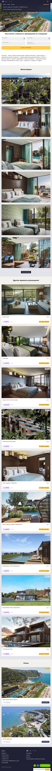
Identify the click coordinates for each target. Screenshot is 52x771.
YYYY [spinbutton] (7, 39)
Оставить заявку (44, 321)
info (48, 358)
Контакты (28, 757)
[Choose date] (24, 38)
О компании (28, 753)
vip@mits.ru (4, 753)
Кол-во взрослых (5, 42)
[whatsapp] (34, 765)
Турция (4, 4)
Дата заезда (4, 37)
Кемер (8, 4)
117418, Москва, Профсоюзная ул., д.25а (10, 760)
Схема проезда (5, 762)
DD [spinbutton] (3, 39)
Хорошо (47, 769)
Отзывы (28, 755)
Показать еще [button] (26, 272)
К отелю (12, 4)
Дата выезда (29, 37)
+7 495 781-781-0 (5, 755)
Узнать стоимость (26, 47)
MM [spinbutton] (5, 39)
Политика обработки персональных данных (35, 758)
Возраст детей (29, 42)
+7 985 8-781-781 (5, 757)
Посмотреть (45, 702)
